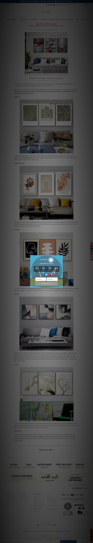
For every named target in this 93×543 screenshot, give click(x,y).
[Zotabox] (62, 286)
